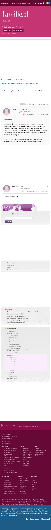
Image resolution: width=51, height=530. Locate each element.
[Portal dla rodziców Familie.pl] (15, 18)
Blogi (33, 480)
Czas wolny (23, 493)
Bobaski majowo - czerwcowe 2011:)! (17, 318)
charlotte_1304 (18, 109)
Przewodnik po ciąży (10, 450)
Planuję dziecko (27, 457)
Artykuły (34, 482)
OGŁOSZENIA (11, 329)
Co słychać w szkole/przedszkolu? (16, 316)
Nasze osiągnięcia (9, 491)
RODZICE (10, 80)
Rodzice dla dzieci (9, 470)
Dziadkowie (26, 461)
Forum (3, 80)
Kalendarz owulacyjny (10, 448)
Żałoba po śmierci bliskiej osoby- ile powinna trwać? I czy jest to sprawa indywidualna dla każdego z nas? (27, 321)
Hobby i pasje (39, 454)
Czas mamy (12, 357)
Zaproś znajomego (9, 488)
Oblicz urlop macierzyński (11, 456)
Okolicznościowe (40, 456)
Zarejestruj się (18, 30)
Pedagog (11, 339)
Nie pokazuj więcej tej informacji (38, 519)
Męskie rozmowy (14, 376)
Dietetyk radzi (13, 352)
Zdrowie (22, 490)
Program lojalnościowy (10, 486)
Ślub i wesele (26, 456)
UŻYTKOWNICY (12, 379)
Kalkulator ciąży (8, 454)
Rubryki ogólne (27, 454)
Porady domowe (27, 467)
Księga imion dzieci (9, 459)
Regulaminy (7, 482)
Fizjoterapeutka (13, 337)
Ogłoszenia (12, 331)
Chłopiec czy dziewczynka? (12, 457)
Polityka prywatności (10, 493)
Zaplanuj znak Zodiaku (10, 472)
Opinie (37, 448)
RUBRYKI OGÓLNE (13, 350)
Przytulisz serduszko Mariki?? (15, 314)
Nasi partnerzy (8, 490)
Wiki (33, 486)
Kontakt (6, 479)
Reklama (6, 480)
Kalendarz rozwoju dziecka (12, 461)
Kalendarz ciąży (8, 452)
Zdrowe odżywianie (14, 348)
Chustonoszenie (13, 335)
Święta (21, 488)
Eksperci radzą (27, 452)
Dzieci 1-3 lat (12, 361)
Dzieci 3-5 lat (12, 363)
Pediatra (11, 342)
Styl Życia (22, 491)
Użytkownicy (26, 465)
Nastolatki (11, 370)
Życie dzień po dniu (40, 450)
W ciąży (22, 482)
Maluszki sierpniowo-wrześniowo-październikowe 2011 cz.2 (24, 311)
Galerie (34, 484)
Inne (10, 368)
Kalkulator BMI (8, 463)
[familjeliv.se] (48, 3)
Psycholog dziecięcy (14, 344)
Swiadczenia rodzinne (15, 346)
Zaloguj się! (7, 30)
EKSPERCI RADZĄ (12, 333)
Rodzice (25, 459)
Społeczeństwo (39, 452)
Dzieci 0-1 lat (12, 359)
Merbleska (16, 186)
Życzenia (34, 488)
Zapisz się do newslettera (9, 33)
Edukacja (6, 467)
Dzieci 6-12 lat (19, 80)
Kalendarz (7, 468)
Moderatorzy (8, 484)
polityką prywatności (9, 515)
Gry (5, 465)
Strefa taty (26, 463)
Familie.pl (9, 91)
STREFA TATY (11, 372)
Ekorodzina (26, 450)
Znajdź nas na (37, 3)
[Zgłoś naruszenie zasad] (23, 114)
